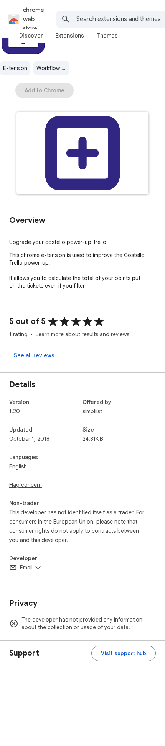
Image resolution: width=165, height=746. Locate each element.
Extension (15, 68)
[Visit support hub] (123, 653)
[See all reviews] (34, 355)
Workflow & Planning (52, 68)
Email (26, 567)
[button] (82, 154)
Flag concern (25, 484)
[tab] (31, 36)
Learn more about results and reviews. (83, 334)
